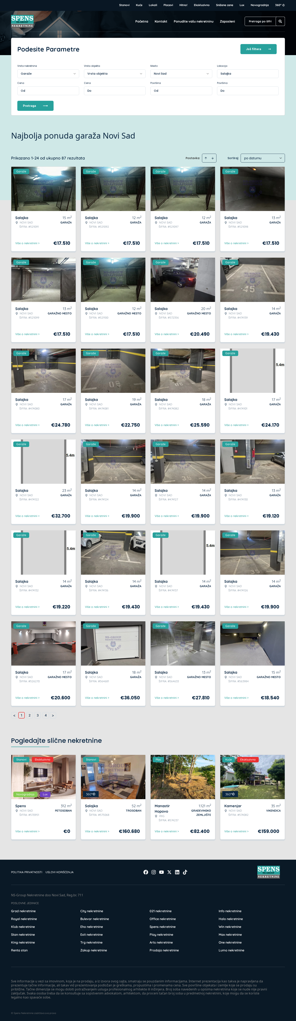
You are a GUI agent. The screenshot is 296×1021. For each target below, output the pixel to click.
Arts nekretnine (161, 942)
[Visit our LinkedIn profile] (177, 872)
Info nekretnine (230, 911)
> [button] (53, 715)
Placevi (168, 5)
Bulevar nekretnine (94, 919)
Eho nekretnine (91, 927)
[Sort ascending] (206, 158)
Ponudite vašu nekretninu (193, 21)
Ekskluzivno (202, 5)
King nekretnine (23, 942)
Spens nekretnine (163, 927)
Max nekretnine (230, 934)
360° (278, 5)
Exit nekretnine (91, 934)
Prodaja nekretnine (164, 950)
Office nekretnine (163, 919)
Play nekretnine (161, 934)
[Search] (280, 21)
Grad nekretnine (23, 911)
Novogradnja (260, 5)
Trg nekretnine (91, 942)
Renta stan (19, 950)
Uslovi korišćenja (59, 872)
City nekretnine (91, 911)
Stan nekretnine (23, 934)
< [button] (14, 715)
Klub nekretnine (23, 927)
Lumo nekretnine (231, 950)
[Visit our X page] (169, 872)
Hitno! (183, 5)
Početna (141, 21)
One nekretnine (230, 942)
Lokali (153, 5)
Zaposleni (227, 21)
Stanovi (124, 5)
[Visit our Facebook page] (145, 872)
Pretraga (29, 105)
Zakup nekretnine (93, 950)
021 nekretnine (161, 911)
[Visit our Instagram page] (153, 872)
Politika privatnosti (26, 872)
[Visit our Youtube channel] (161, 872)
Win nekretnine (230, 927)
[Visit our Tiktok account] (185, 872)
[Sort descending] (213, 158)
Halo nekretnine (231, 919)
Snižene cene (224, 5)
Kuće (139, 5)
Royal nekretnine (24, 919)
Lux (242, 5)
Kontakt (161, 21)
